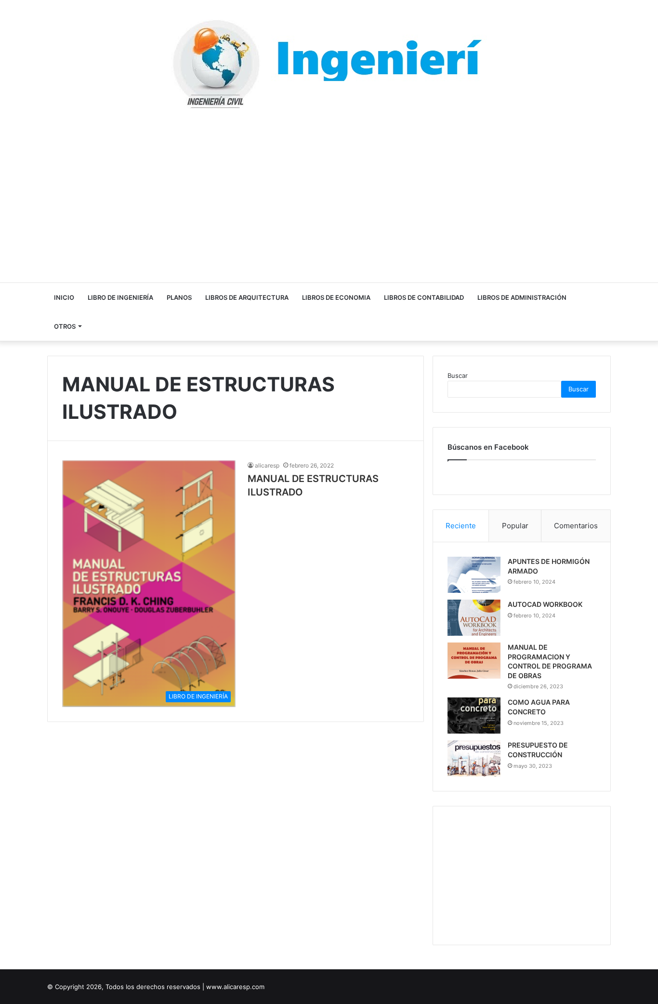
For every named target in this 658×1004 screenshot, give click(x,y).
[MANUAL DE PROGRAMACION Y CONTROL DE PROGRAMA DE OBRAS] (473, 661)
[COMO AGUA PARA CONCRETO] (473, 715)
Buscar (457, 375)
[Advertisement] (329, 195)
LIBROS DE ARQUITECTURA (247, 297)
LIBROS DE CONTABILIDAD (424, 297)
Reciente (461, 525)
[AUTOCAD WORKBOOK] (473, 618)
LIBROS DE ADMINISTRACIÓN (521, 297)
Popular (515, 525)
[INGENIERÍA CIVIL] (329, 64)
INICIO (64, 297)
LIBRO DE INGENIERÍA (120, 297)
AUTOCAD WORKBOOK (545, 604)
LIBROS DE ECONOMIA (336, 297)
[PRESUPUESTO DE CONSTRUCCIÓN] (473, 758)
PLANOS (179, 297)
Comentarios (576, 525)
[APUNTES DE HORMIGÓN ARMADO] (473, 575)
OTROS (65, 326)
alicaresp (267, 465)
